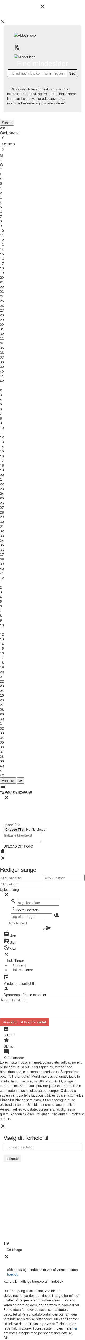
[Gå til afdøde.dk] (42, 670)
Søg (72, 73)
